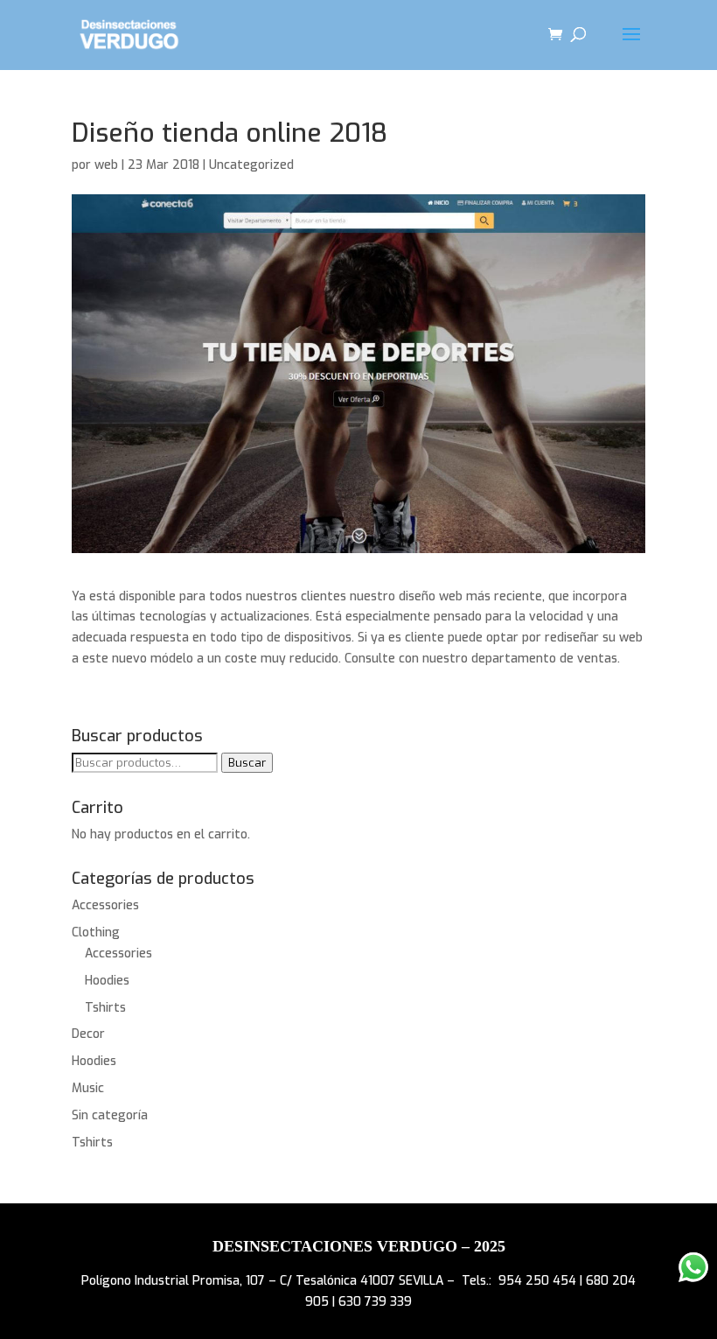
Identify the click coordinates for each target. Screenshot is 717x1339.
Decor (88, 1034)
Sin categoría (110, 1115)
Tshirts (105, 1007)
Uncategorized (251, 165)
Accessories (105, 905)
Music (88, 1088)
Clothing (96, 932)
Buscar (247, 762)
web (106, 165)
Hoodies (107, 980)
